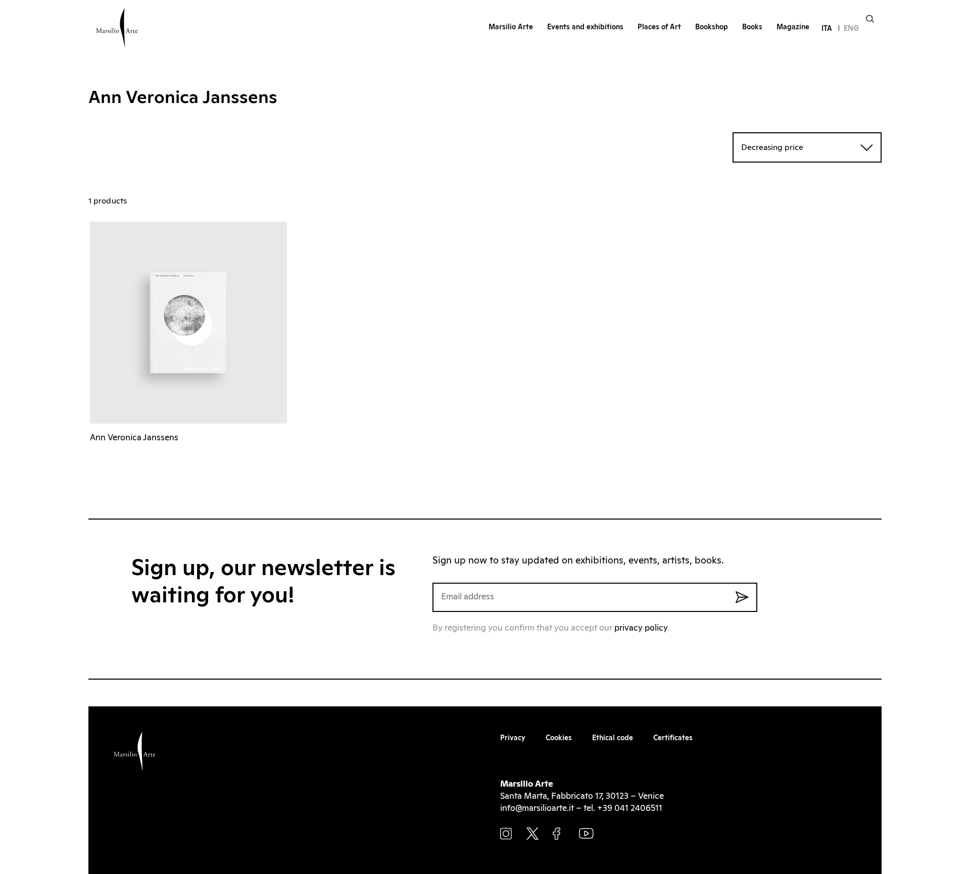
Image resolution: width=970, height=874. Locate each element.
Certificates (673, 738)
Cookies (559, 738)
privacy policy (640, 628)
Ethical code (612, 738)
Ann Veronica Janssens (134, 438)
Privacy (512, 738)
